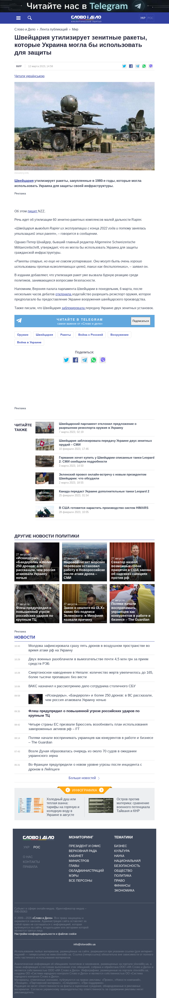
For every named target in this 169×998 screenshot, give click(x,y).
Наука (119, 856)
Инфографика (84, 790)
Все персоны (80, 880)
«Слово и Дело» (42, 918)
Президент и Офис (85, 846)
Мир (75, 29)
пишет (33, 211)
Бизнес (120, 846)
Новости (24, 637)
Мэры (74, 875)
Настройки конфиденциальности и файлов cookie (45, 933)
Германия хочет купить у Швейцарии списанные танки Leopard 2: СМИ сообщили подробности (106, 461)
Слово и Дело (24, 29)
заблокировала (74, 308)
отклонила (63, 294)
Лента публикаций (54, 29)
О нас (28, 857)
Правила (30, 866)
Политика (122, 875)
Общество (123, 870)
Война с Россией (90, 334)
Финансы (122, 885)
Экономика (124, 890)
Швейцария (24, 180)
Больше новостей (82, 778)
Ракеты (65, 334)
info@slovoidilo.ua (84, 944)
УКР (143, 18)
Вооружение (119, 334)
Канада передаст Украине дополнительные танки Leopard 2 (104, 493)
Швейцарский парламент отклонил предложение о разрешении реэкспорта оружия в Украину (97, 428)
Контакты (31, 862)
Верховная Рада (83, 851)
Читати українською (29, 76)
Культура (122, 851)
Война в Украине (29, 342)
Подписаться (141, 321)
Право (119, 880)
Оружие (22, 334)
